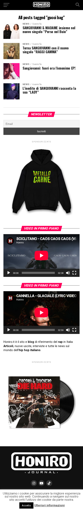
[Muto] (68, 273)
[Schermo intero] (74, 273)
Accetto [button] (26, 505)
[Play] (9, 273)
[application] (41, 255)
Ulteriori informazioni (49, 505)
